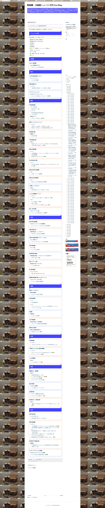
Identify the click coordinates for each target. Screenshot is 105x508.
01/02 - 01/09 (70, 222)
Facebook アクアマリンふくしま (36, 94)
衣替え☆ (33, 203)
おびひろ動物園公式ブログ (35, 65)
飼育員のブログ (33, 116)
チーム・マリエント (34, 78)
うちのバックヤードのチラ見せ (36, 279)
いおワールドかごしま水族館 (35, 450)
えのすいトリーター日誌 (34, 210)
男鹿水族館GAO (33, 84)
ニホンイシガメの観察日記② (37, 323)
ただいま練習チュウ (35, 201)
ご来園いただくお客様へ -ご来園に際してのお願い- (41, 126)
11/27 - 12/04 (70, 99)
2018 (68, 229)
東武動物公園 (32, 131)
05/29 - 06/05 (70, 191)
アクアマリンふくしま (34, 92)
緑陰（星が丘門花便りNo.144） (37, 273)
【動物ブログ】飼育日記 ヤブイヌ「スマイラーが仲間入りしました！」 (45, 403)
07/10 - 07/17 (70, 182)
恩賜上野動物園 (32, 149)
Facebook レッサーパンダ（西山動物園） (38, 223)
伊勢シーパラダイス (33, 290)
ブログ (31, 171)
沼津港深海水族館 (33, 253)
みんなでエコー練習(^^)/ (36, 294)
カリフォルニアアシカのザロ (37, 379)
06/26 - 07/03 (70, 185)
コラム (68, 80)
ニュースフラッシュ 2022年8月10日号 (72, 153)
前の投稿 (61, 495)
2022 (68, 92)
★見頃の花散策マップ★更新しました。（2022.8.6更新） (42, 433)
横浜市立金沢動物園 (33, 177)
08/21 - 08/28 (70, 120)
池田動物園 (31, 340)
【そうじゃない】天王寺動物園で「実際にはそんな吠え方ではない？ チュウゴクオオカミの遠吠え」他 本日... (72, 157)
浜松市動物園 (32, 245)
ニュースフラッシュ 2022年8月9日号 (72, 160)
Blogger (58, 505)
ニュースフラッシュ (70, 76)
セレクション (69, 78)
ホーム (45, 495)
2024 (68, 89)
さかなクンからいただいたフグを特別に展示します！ (41, 352)
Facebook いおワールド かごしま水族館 (37, 452)
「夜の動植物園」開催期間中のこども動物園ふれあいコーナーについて (45, 427)
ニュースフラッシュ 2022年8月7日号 (72, 176)
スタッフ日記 (32, 247)
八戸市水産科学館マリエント (35, 76)
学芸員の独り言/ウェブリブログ (36, 263)
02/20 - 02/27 (70, 212)
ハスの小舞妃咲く (35, 265)
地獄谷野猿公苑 (32, 229)
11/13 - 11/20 (70, 102)
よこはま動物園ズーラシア (35, 193)
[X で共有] (38, 459)
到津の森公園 (32, 414)
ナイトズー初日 (34, 249)
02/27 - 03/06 (70, 210)
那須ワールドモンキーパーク (35, 122)
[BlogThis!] (37, 459)
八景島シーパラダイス (34, 185)
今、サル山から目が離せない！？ (38, 376)
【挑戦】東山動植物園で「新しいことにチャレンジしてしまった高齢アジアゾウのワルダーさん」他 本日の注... (72, 149)
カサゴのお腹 (34, 80)
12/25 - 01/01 (70, 93)
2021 (68, 224)
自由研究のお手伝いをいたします (38, 156)
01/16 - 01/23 (70, 219)
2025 (68, 87)
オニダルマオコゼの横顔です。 (37, 395)
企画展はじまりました (36, 331)
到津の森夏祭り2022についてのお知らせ (39, 418)
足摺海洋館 (31, 391)
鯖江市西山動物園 (33, 221)
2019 (68, 227)
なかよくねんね (34, 315)
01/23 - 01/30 (70, 218)
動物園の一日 (32, 133)
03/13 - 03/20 (70, 207)
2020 (68, 226)
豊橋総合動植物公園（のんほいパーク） (38, 277)
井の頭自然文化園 (33, 160)
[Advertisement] (48, 17)
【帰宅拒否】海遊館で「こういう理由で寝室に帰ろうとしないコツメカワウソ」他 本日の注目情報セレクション (72, 141)
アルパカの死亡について (36, 362)
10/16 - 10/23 (70, 108)
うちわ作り (34, 114)
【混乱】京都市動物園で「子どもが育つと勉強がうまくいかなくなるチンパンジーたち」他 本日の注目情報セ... (72, 134)
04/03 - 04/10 (70, 203)
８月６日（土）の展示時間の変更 (38, 67)
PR (67, 79)
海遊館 (30, 311)
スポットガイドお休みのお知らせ (38, 435)
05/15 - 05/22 (70, 194)
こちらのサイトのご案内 (70, 24)
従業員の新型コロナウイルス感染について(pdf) (40, 189)
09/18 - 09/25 (70, 114)
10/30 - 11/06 (70, 105)
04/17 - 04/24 (70, 200)
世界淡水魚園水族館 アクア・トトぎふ (37, 237)
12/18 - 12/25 (70, 95)
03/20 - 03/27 (70, 206)
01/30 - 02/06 (70, 216)
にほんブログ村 (69, 261)
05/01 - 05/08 (70, 197)
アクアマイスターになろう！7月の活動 (39, 241)
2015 (68, 233)
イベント (31, 162)
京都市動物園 (32, 298)
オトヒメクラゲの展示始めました (38, 212)
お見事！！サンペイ (35, 173)
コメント (68, 35)
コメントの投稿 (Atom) (33, 497)
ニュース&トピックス (34, 416)
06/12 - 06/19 (70, 188)
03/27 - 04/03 (70, 204)
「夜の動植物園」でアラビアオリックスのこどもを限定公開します (44, 426)
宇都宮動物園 (32, 104)
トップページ (32, 86)
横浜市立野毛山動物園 (34, 169)
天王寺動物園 (32, 319)
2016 (68, 232)
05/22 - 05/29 (70, 192)
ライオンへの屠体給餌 (36, 281)
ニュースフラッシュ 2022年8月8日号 (72, 168)
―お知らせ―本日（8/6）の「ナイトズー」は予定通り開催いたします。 (45, 344)
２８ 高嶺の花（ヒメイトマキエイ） (38, 387)
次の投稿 (29, 495)
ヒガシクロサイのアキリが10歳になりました (40, 204)
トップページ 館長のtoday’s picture (37, 393)
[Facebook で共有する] (39, 459)
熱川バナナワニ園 (33, 261)
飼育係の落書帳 (33, 292)
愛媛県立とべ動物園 (33, 371)
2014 (68, 235)
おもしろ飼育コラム (34, 239)
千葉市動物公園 (32, 139)
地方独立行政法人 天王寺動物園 (36, 321)
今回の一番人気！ (35, 257)
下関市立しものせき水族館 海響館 (36, 348)
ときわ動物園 (32, 358)
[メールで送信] (36, 459)
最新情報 (31, 443)
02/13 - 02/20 (70, 213)
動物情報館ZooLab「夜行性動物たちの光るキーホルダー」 (42, 437)
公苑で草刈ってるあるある (36, 233)
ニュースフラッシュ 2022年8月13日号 (72, 130)
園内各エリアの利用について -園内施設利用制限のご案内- (42, 127)
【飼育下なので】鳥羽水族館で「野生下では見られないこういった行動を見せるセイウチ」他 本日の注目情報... (72, 126)
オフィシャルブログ (34, 271)
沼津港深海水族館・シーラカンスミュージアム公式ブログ (41, 255)
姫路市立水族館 (32, 327)
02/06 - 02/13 (70, 215)
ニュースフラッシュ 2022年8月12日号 (72, 138)
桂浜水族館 (31, 383)
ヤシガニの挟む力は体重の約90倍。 (38, 454)
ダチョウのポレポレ (35, 378)
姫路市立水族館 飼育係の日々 (35, 329)
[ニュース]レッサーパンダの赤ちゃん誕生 (39, 225)
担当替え (33, 135)
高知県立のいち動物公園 (34, 399)
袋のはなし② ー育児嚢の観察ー (37, 181)
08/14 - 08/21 (70, 121)
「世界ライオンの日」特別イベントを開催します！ (41, 197)
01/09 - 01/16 (70, 221)
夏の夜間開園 (34, 302)
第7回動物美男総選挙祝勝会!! (37, 112)
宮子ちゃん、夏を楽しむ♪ (36, 118)
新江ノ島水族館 (32, 208)
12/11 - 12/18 (70, 96)
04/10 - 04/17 (70, 201)
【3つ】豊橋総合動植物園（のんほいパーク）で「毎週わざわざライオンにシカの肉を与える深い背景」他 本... (72, 172)
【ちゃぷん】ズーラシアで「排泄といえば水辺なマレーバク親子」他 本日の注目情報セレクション (72, 164)
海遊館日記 (32, 313)
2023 (68, 90)
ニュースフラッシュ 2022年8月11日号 (72, 145)
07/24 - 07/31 (70, 179)
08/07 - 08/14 (70, 123)
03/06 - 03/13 (70, 209)
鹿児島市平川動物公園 (34, 441)
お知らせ (31, 141)
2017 (68, 230)
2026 (68, 86)
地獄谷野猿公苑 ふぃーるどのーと (36, 231)
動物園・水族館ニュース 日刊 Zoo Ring (44, 5)
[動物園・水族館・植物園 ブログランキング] (70, 263)
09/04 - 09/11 (70, 117)
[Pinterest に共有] (40, 459)
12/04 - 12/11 (70, 98)
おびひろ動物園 (32, 63)
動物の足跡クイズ (35, 108)
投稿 (68, 33)
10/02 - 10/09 (70, 111)
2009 (68, 236)
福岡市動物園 (32, 422)
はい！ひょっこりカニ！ (36, 354)
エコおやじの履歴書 (34, 385)
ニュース (31, 151)
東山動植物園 (32, 269)
